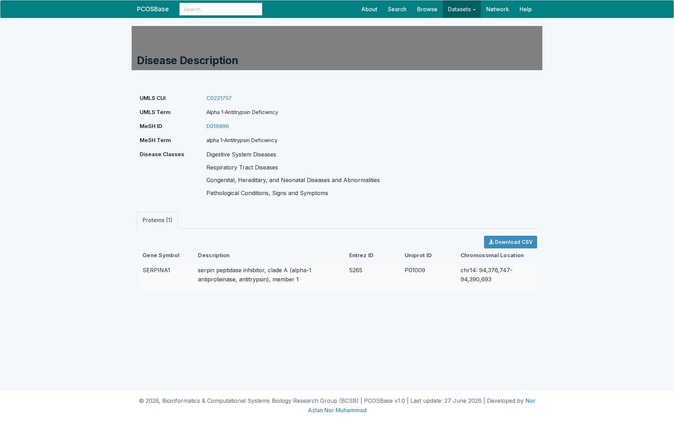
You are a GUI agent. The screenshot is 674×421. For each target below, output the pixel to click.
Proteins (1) (157, 219)
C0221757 (219, 98)
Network (497, 9)
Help (526, 9)
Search (397, 9)
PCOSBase (153, 9)
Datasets (460, 9)
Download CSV (513, 242)
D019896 (217, 126)
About (369, 9)
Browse (427, 9)
